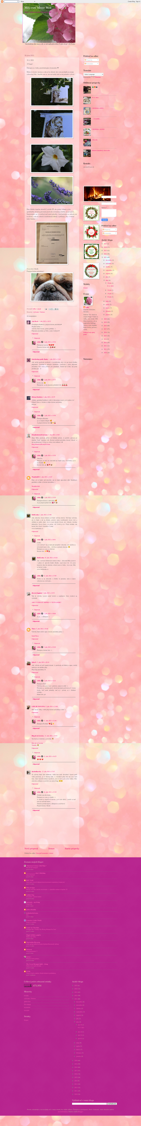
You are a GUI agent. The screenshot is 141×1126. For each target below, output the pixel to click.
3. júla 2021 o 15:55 (50, 380)
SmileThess (35, 636)
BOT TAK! (30, 880)
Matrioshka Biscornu (33, 942)
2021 (105, 257)
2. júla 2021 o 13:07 (46, 477)
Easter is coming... (31, 922)
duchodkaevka (36, 771)
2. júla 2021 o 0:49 (53, 435)
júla (107, 277)
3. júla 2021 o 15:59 (50, 497)
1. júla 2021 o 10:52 (45, 321)
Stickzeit (29, 949)
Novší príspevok (31, 848)
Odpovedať (35, 334)
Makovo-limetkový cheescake (101, 150)
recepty (26, 995)
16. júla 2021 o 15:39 (50, 792)
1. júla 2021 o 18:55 (49, 397)
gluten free (27, 1001)
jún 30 (80, 1025)
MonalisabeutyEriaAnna (40, 435)
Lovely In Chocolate (32, 928)
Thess (34, 629)
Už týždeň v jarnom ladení (33, 897)
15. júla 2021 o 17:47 (48, 771)
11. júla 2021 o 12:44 (50, 720)
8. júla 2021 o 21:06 (52, 706)
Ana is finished (30, 875)
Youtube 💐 (35, 745)
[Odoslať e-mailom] (50, 309)
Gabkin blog (30, 895)
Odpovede (37, 338)
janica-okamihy (31, 909)
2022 (105, 254)
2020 (105, 319)
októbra (108, 267)
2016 (105, 332)
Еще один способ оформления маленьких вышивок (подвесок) (45, 882)
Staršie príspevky (72, 848)
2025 (105, 244)
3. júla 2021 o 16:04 (50, 613)
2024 (105, 247)
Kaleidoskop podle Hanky (40, 359)
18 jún (109, 293)
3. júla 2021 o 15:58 (50, 455)
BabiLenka (35, 515)
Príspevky (89, 60)
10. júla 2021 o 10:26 (51, 558)
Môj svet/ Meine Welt (38, 7)
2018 (105, 326)
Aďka (39, 342)
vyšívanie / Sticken (39, 312)
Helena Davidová (37, 397)
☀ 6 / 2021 (110, 286)
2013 (105, 342)
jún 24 (80, 1032)
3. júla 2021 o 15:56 (50, 415)
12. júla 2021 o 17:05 (50, 576)
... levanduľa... (96, 119)
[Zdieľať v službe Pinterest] (58, 309)
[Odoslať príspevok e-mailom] (45, 309)
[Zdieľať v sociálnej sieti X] (54, 309)
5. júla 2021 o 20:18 (43, 662)
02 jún (109, 297)
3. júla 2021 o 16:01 (50, 539)
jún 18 (80, 1035)
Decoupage (27, 1004)
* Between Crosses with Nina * (36, 866)
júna (107, 280)
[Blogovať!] (52, 309)
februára (108, 311)
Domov (51, 848)
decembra (109, 260)
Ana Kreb (35, 321)
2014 (105, 339)
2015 (105, 336)
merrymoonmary (63, 1112)
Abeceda (94, 140)
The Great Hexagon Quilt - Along (37, 964)
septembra (109, 270)
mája (107, 301)
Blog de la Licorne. (38, 736)
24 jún (109, 290)
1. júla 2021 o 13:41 (55, 359)
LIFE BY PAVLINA (38, 706)
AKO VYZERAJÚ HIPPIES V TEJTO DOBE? (46, 602)
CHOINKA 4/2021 (98, 108)
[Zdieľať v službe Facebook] (56, 309)
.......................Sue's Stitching (35, 873)
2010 (105, 352)
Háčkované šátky (31, 937)
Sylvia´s (28, 957)
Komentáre (89, 64)
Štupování (29, 904)
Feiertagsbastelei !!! (32, 951)
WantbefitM (36, 477)
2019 (105, 322)
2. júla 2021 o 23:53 (49, 593)
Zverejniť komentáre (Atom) (44, 853)
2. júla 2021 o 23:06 (45, 515)
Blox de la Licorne (37, 743)
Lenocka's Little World (33, 920)
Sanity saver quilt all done (33, 966)
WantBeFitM (36, 486)
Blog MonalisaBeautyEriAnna (41, 444)
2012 (105, 346)
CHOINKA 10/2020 (98, 129)
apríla (108, 304)
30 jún (109, 283)
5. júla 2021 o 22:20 (50, 647)
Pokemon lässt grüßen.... (33, 959)
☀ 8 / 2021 (95, 97)
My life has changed (32, 867)
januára (108, 314)
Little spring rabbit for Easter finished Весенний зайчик (42, 944)
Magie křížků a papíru (33, 935)
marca (108, 308)
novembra (109, 263)
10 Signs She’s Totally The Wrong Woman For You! (41, 929)
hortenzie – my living (33, 902)
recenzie (26, 1010)
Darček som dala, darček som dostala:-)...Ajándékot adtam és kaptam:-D (46, 889)
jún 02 (80, 1038)
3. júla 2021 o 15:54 (50, 342)
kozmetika (27, 1007)
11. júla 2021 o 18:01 (51, 736)
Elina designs (30, 888)
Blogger (80, 1112)
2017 (105, 329)
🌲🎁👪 (95, 87)
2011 (105, 349)
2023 (105, 250)
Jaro (27, 915)
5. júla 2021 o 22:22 (50, 681)
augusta (108, 273)
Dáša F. (34, 662)
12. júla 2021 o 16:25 (50, 756)
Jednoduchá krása (32, 913)
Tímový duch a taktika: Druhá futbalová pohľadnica (41, 973)
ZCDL (28, 971)
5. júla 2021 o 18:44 (42, 629)
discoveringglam (37, 593)
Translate (98, 77)
